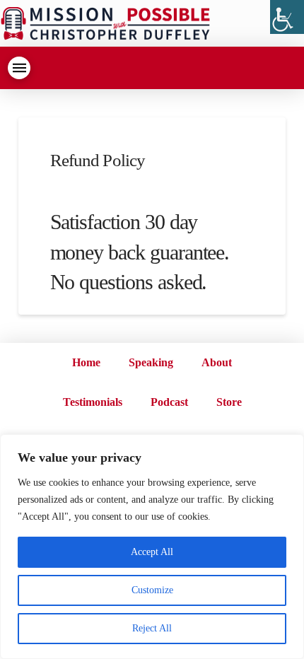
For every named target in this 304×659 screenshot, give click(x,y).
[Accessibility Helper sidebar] (287, 17)
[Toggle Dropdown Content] (19, 68)
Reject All (152, 628)
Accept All (152, 552)
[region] (152, 546)
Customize (152, 590)
